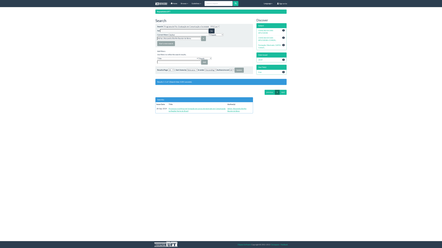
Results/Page (162, 70)
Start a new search (166, 43)
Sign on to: (283, 4)
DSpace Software (244, 245)
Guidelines (196, 3)
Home (174, 3)
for (158, 31)
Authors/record (223, 70)
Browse (184, 3)
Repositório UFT (163, 12)
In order (201, 70)
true (260, 72)
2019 (260, 60)
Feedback (284, 245)
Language (267, 3)
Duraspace (275, 245)
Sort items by (181, 70)
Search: (160, 26)
